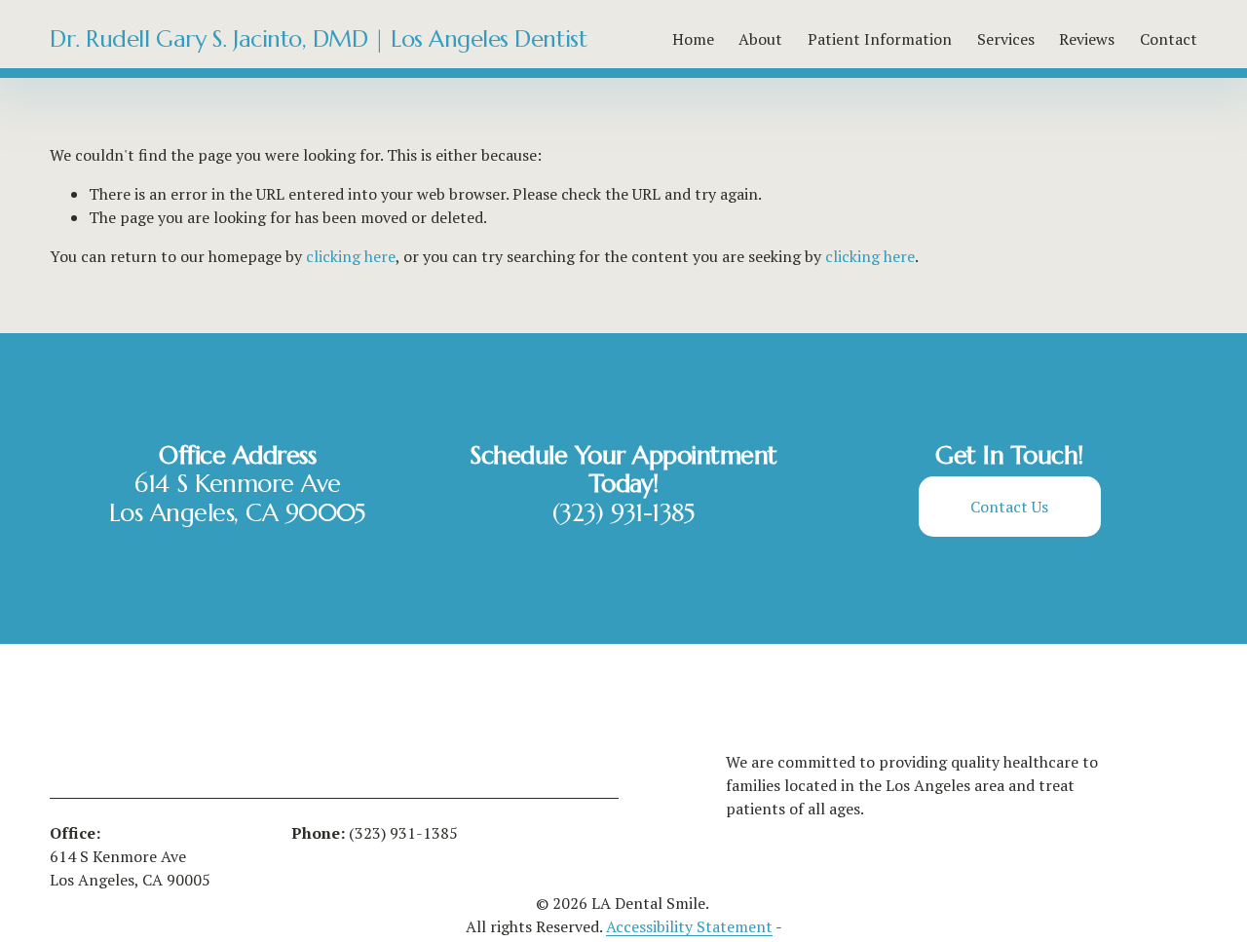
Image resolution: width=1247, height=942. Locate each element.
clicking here (351, 256)
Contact (1168, 39)
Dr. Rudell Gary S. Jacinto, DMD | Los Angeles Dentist (318, 39)
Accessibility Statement (689, 926)
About (760, 39)
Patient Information (880, 39)
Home (693, 39)
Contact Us (1009, 506)
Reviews (1087, 39)
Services (1006, 39)
